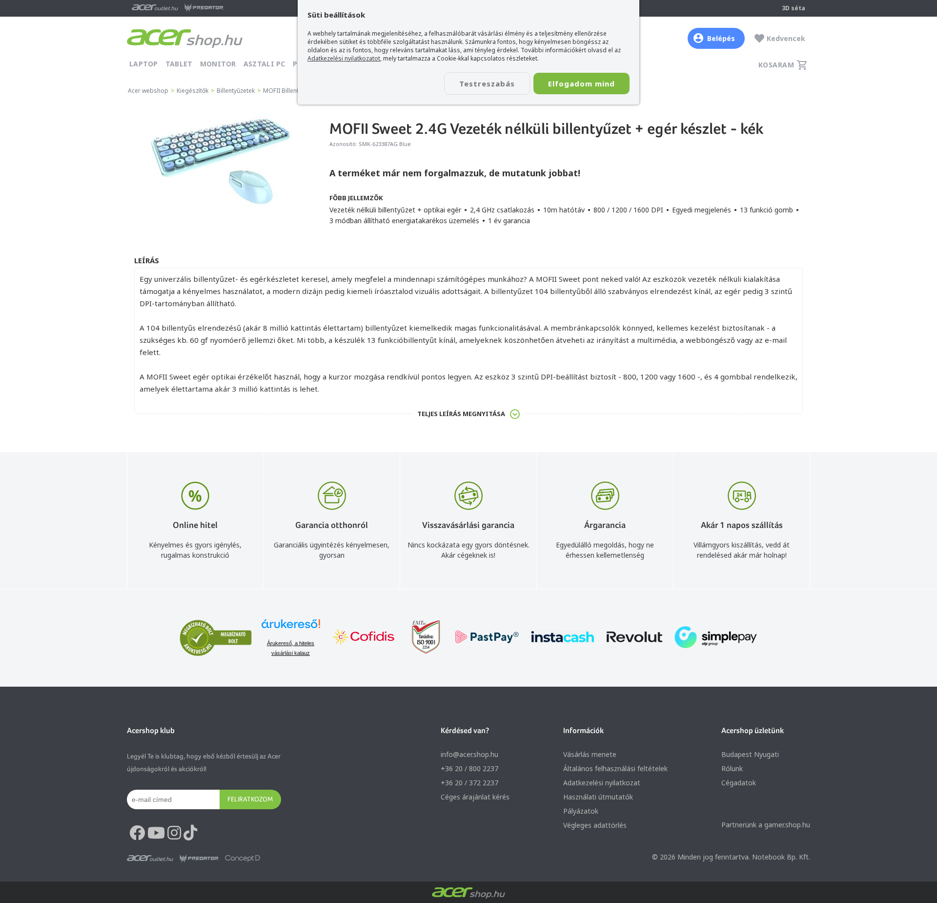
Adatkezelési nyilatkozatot (343, 58)
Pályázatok (580, 811)
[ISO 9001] (420, 638)
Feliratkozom (250, 799)
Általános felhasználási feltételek (615, 768)
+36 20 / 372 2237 (469, 782)
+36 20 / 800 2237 (469, 768)
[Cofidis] (363, 638)
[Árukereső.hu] (291, 628)
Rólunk (732, 768)
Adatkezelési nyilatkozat (601, 782)
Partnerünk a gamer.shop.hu (765, 824)
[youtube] (156, 833)
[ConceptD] (242, 858)
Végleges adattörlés (595, 825)
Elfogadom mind (581, 83)
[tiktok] (190, 833)
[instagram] (174, 833)
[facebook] (137, 833)
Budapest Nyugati (750, 754)
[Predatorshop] (199, 858)
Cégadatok (738, 782)
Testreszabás (487, 83)
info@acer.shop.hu (469, 754)
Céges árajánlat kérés (475, 796)
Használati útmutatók (598, 796)
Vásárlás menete (589, 754)
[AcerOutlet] (150, 858)
